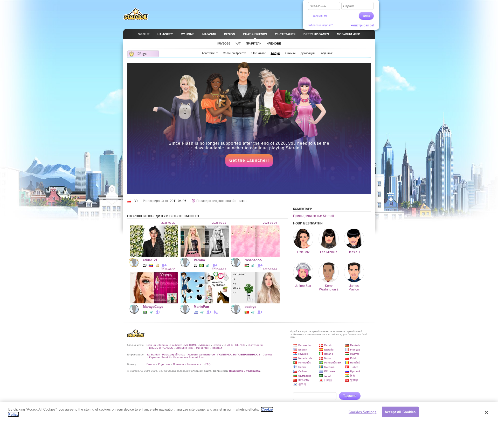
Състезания (255, 345)
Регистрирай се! (362, 25)
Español (329, 349)
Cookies (267, 354)
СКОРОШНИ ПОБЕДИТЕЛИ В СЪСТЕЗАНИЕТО (163, 216)
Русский (355, 371)
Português (304, 362)
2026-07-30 (168, 269)
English (302, 349)
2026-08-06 (270, 222)
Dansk (328, 345)
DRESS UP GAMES (161, 347)
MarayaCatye (153, 307)
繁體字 (354, 380)
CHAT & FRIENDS (234, 345)
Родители (164, 364)
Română (355, 362)
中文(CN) (303, 380)
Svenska (329, 367)
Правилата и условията (244, 370)
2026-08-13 (219, 222)
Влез (366, 15)
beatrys (250, 307)
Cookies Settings (362, 412)
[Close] (486, 412)
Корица (163, 345)
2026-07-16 (270, 269)
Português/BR (332, 362)
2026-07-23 (219, 269)
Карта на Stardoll (159, 357)
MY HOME (190, 345)
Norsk (327, 358)
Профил (217, 347)
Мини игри (202, 347)
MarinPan (201, 307)
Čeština (302, 371)
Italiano (328, 353)
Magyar (354, 353)
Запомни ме (320, 15)
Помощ (151, 364)
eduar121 (150, 260)
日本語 (328, 380)
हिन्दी (352, 375)
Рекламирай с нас (173, 354)
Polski (353, 358)
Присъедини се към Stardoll (313, 216)
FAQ (208, 364)
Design (217, 345)
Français (355, 349)
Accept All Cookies (400, 412)
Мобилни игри (184, 347)
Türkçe (354, 367)
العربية (327, 375)
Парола (349, 6)
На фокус (176, 345)
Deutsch (355, 345)
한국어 (302, 384)
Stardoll (136, 14)
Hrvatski (303, 353)
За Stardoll (153, 354)
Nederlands (305, 358)
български (304, 375)
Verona (199, 260)
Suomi (302, 367)
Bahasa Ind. (305, 345)
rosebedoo (253, 260)
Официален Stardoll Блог (189, 357)
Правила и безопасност (188, 364)
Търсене (349, 396)
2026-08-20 (168, 222)
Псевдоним (318, 6)
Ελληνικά (329, 371)
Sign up (151, 345)
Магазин (204, 345)
